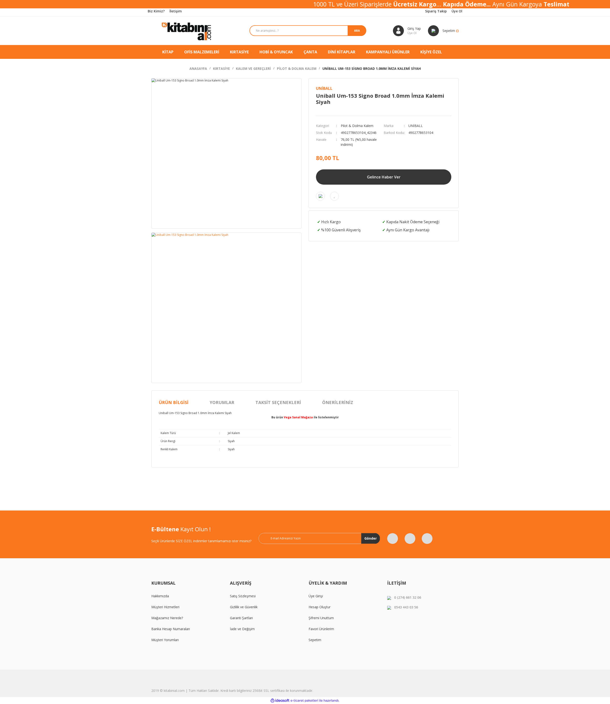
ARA (357, 31)
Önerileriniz (337, 402)
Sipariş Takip (436, 11)
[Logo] (187, 30)
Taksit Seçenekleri (278, 402)
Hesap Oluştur (319, 607)
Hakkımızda (160, 596)
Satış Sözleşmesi (243, 596)
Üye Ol (457, 11)
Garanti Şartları (241, 618)
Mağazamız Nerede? (167, 618)
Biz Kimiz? (156, 11)
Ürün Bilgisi (173, 402)
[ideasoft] (280, 700)
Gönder (370, 538)
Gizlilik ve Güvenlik (244, 607)
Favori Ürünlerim (321, 629)
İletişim (175, 11)
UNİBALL (324, 88)
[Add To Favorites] (334, 196)
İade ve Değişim (242, 629)
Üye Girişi (316, 596)
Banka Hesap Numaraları (170, 629)
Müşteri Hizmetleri (165, 607)
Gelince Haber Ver (384, 177)
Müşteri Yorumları (165, 640)
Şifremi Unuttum (321, 618)
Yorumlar (222, 402)
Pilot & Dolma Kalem (357, 125)
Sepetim (315, 640)
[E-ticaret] (304, 701)
